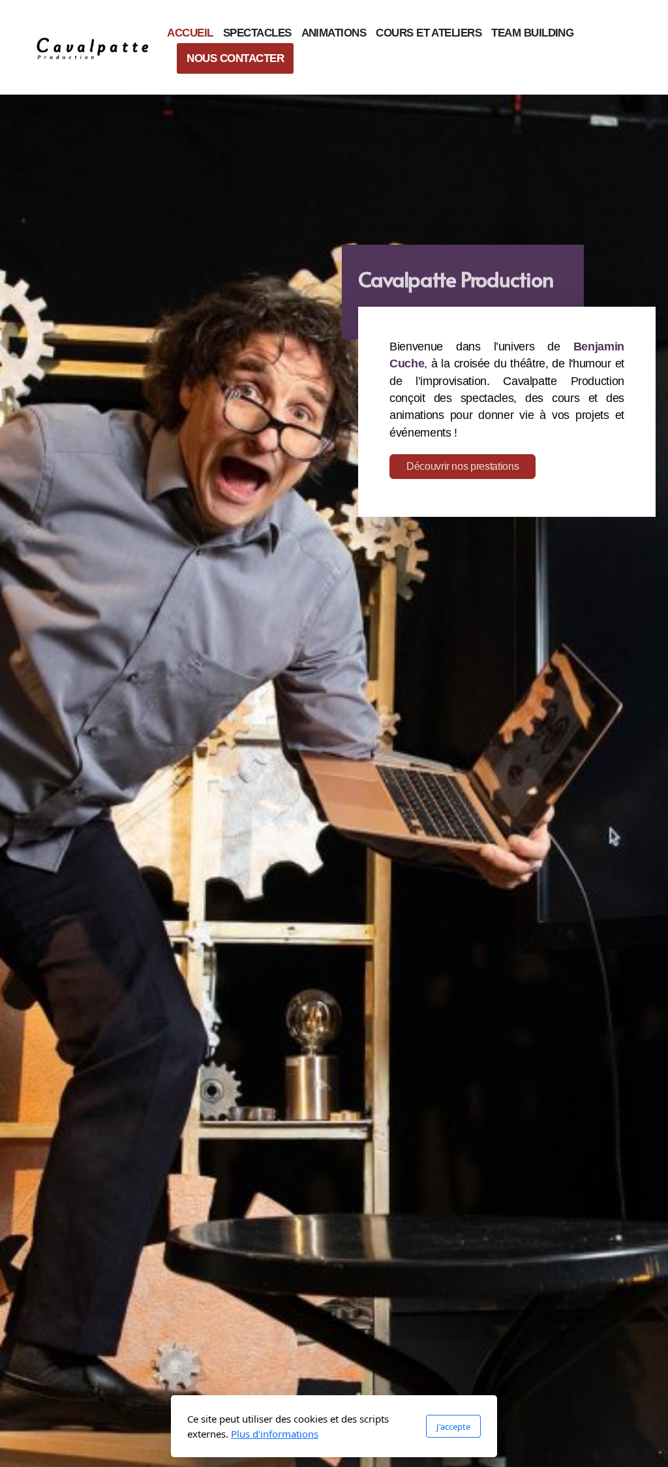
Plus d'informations (274, 1433)
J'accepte (453, 1426)
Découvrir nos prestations (462, 466)
